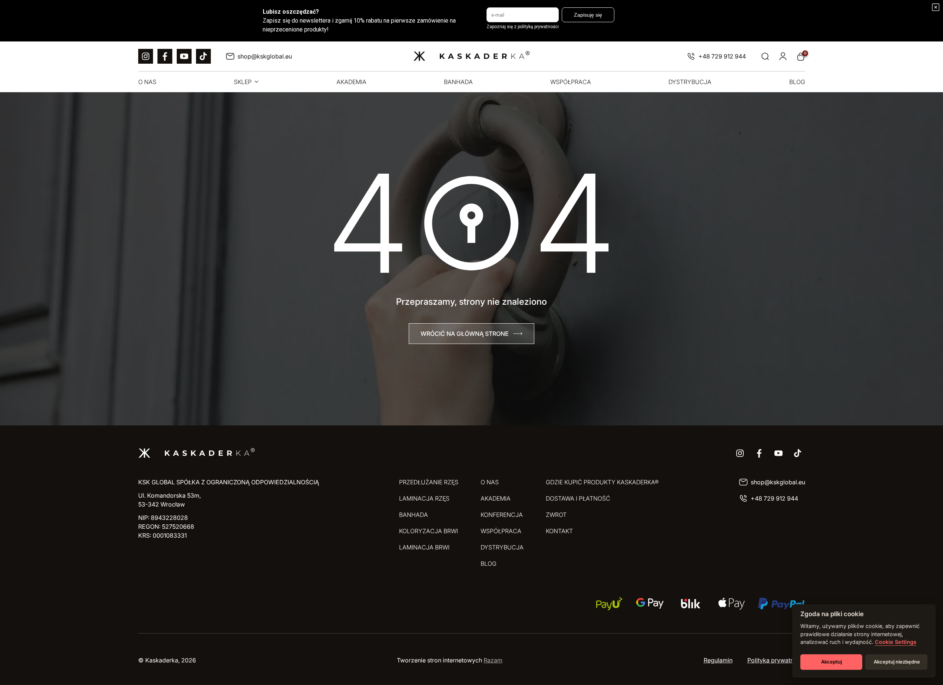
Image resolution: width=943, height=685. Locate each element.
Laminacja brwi (424, 547)
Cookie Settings (895, 642)
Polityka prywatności (776, 660)
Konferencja (502, 514)
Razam (493, 660)
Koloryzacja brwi (428, 531)
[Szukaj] (765, 56)
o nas (147, 82)
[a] (145, 56)
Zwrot (556, 514)
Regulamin (718, 660)
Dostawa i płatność (578, 498)
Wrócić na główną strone (465, 333)
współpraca (570, 82)
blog (797, 82)
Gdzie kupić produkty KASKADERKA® (602, 482)
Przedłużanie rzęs (428, 482)
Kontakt (559, 531)
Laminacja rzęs (424, 498)
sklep (243, 82)
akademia (351, 82)
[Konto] (782, 56)
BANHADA (413, 514)
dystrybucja (689, 82)
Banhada (458, 82)
